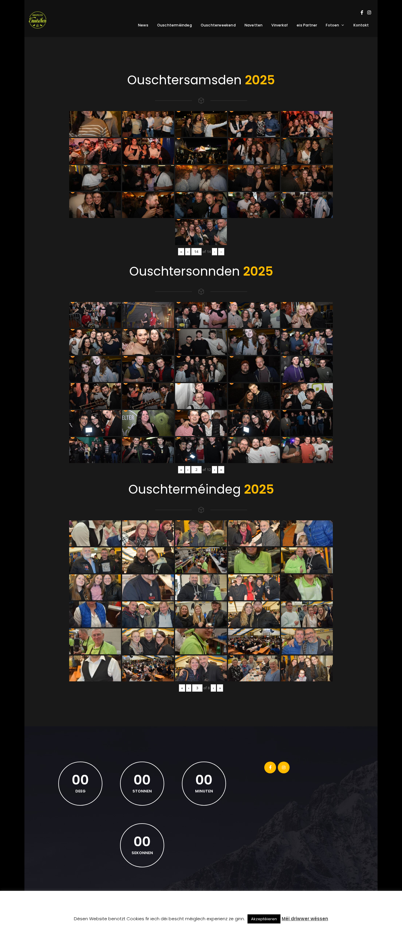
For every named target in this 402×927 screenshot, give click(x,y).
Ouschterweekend (218, 25)
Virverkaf (279, 25)
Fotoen (332, 25)
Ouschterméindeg (174, 25)
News (143, 25)
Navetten (254, 25)
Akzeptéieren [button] (264, 919)
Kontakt (361, 25)
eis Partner (307, 25)
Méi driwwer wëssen (305, 919)
